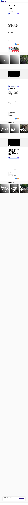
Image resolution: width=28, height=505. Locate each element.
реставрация (11, 175)
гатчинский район (11, 172)
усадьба (15, 175)
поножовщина (11, 40)
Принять (22, 498)
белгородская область (12, 112)
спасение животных (12, 115)
